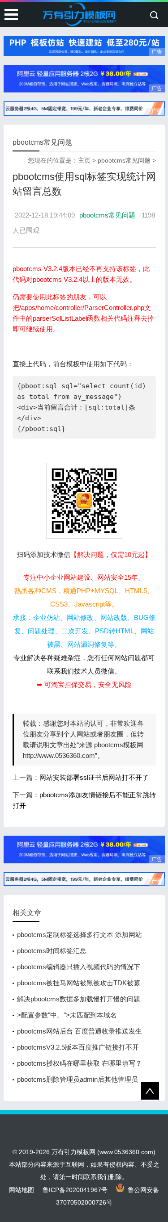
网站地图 (21, 1189)
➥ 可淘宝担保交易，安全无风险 (84, 684)
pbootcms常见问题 (124, 160)
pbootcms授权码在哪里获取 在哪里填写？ (79, 1063)
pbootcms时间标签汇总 (51, 950)
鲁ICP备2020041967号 (75, 1189)
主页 (84, 160)
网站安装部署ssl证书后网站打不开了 (94, 777)
